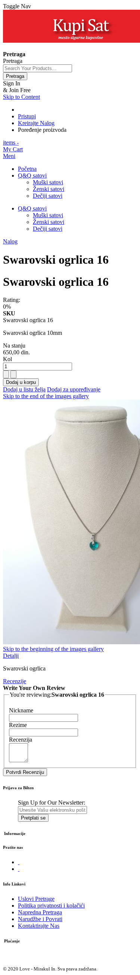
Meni (9, 156)
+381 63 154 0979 (25, 47)
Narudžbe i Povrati (40, 919)
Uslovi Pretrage (36, 899)
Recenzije (14, 681)
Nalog (10, 241)
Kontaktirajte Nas (38, 926)
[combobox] (37, 68)
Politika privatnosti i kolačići (51, 905)
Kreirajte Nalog (36, 123)
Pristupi (27, 116)
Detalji (11, 655)
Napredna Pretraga (40, 912)
